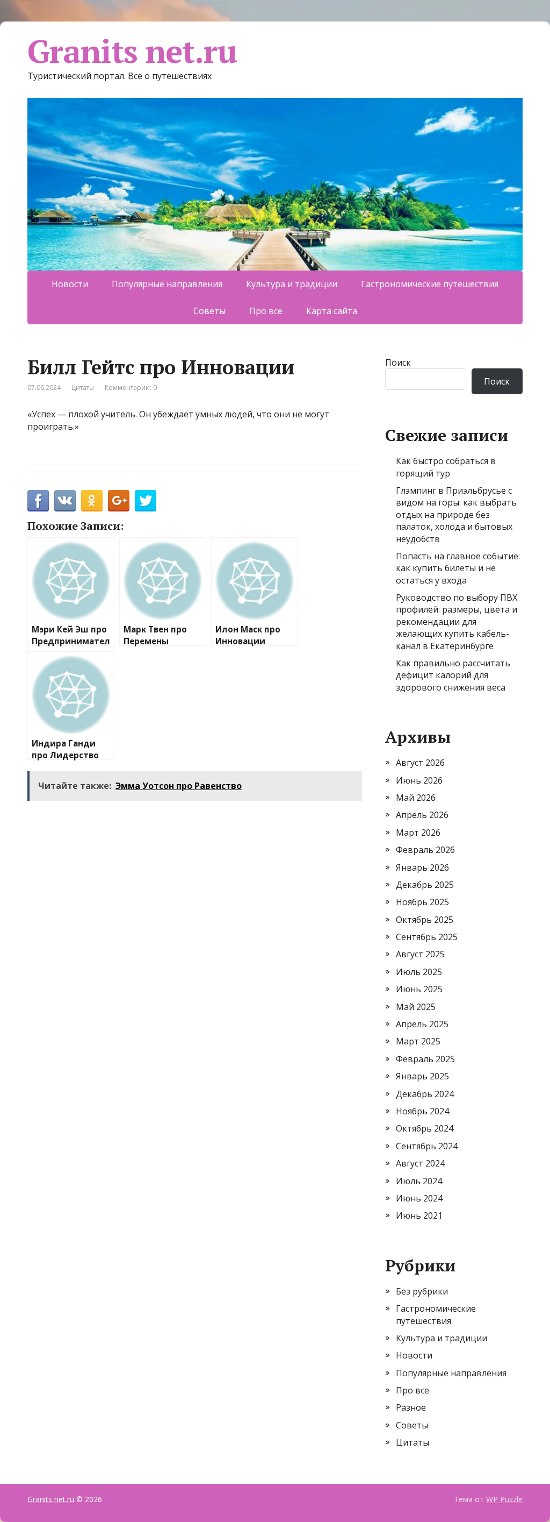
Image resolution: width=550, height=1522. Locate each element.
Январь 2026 (422, 867)
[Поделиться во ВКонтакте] (65, 500)
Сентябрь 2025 (427, 937)
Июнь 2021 (419, 1215)
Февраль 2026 (425, 850)
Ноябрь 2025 (422, 902)
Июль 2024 (419, 1181)
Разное (411, 1407)
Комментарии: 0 (131, 387)
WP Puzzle (504, 1499)
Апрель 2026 (422, 815)
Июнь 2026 (419, 780)
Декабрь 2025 (425, 885)
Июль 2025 (419, 972)
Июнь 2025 (419, 989)
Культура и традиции (291, 284)
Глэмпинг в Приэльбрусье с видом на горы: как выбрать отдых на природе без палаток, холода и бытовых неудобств (456, 515)
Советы (209, 311)
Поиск (398, 362)
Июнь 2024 (419, 1198)
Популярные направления (167, 284)
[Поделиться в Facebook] (38, 500)
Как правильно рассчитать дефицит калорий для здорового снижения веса (453, 675)
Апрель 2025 (422, 1024)
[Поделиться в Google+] (118, 500)
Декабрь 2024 (425, 1094)
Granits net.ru (131, 51)
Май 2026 (416, 797)
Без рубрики (422, 1291)
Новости (70, 284)
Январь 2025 (422, 1076)
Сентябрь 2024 (427, 1146)
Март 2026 (418, 832)
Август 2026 (420, 763)
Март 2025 (418, 1041)
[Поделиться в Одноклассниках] (92, 500)
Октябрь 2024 (424, 1128)
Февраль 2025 (425, 1059)
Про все (266, 311)
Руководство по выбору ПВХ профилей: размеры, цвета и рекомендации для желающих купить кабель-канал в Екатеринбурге (456, 622)
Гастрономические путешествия (429, 284)
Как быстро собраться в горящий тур (446, 467)
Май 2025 (416, 1007)
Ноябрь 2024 (422, 1111)
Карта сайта (331, 311)
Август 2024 (420, 1163)
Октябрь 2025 (424, 920)
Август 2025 (420, 954)
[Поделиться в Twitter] (145, 500)
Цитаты (82, 387)
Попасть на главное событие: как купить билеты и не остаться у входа (458, 568)
